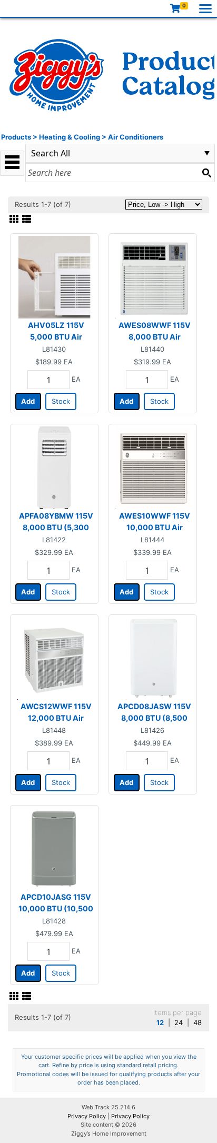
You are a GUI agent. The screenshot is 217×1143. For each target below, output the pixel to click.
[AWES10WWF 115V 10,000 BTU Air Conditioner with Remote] (152, 467)
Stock (61, 401)
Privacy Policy (86, 1116)
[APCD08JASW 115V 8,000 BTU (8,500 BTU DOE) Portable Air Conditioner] (153, 657)
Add (28, 401)
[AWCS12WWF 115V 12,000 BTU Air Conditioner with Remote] (54, 657)
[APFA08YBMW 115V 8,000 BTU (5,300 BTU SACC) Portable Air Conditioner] (54, 467)
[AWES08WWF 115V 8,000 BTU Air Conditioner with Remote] (152, 276)
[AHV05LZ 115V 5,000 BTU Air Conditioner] (54, 276)
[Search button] (206, 172)
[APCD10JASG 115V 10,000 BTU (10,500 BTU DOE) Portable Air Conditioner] (54, 848)
